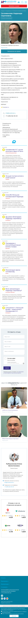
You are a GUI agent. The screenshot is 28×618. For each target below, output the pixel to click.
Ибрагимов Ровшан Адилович (10, 438)
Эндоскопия (4, 47)
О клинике (4, 587)
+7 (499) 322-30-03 (11, 116)
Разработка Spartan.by (5, 602)
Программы (4, 581)
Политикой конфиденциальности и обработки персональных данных (14, 612)
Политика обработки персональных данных (10, 589)
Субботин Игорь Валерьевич (10, 410)
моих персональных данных (18, 613)
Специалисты (8, 10)
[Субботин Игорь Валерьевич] (14, 398)
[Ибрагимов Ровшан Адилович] (14, 426)
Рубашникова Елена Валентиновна (14, 465)
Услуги (3, 578)
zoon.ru (7, 107)
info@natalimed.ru (11, 113)
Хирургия (4, 412)
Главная (2, 10)
